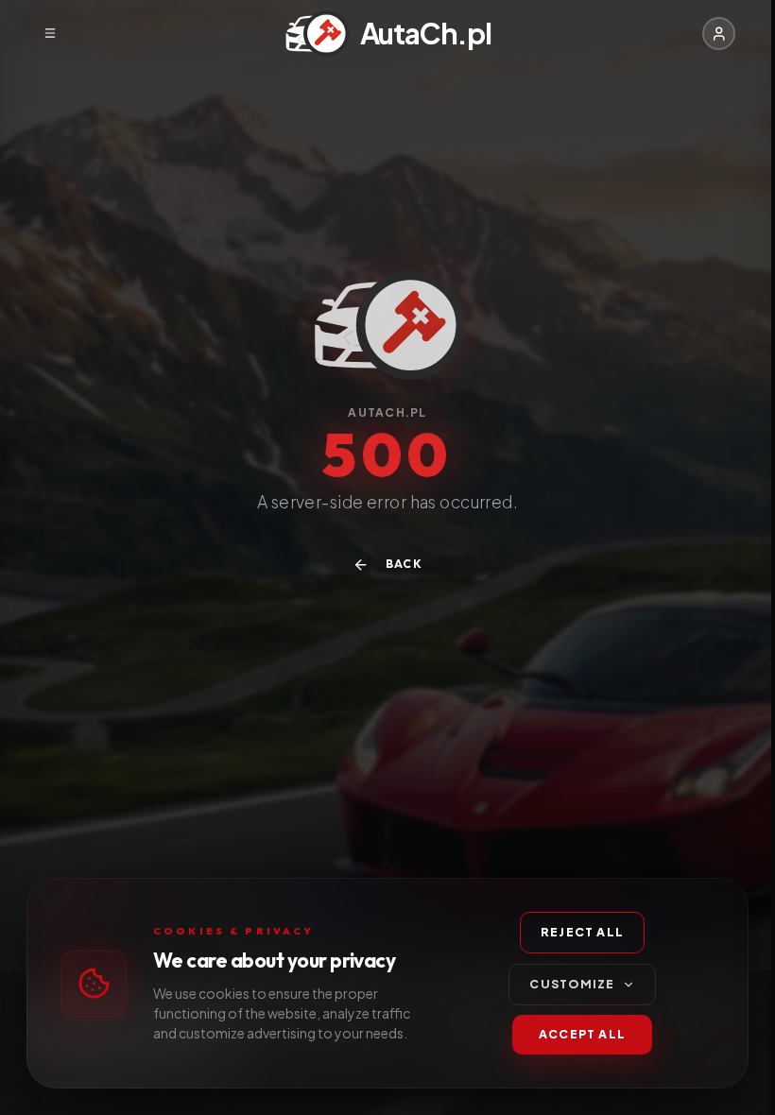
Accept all (582, 1033)
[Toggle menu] (50, 33)
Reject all (582, 931)
